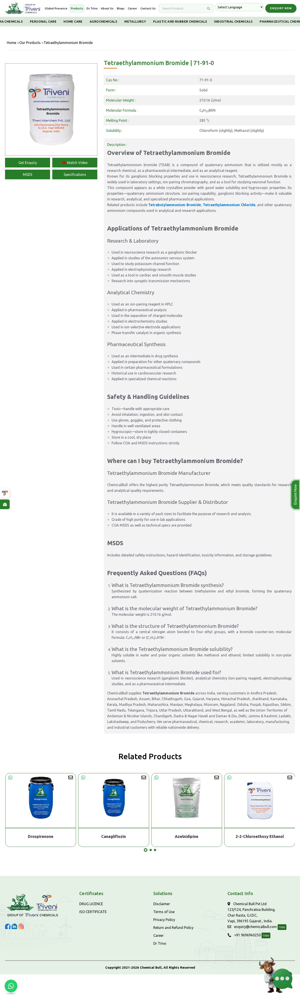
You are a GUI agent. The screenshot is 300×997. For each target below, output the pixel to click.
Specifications (75, 174)
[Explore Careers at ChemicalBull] (5, 504)
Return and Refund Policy (173, 928)
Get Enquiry (27, 163)
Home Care (73, 21)
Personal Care (43, 21)
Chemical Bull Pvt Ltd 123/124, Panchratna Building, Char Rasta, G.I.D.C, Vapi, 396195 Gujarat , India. (251, 912)
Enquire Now (295, 495)
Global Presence (56, 8)
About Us (107, 8)
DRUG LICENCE (91, 904)
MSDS (27, 174)
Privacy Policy (164, 920)
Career (132, 8)
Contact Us (148, 8)
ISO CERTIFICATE (93, 912)
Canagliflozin (113, 836)
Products (77, 8)
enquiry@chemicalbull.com (255, 927)
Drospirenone (40, 836)
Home (11, 43)
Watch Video (77, 163)
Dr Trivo (92, 8)
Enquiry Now (281, 8)
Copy (282, 927)
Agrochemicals (103, 21)
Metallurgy (135, 21)
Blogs (121, 8)
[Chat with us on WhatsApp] (11, 986)
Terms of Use (164, 912)
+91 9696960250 (247, 935)
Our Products (30, 43)
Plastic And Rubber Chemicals (180, 21)
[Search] (208, 8)
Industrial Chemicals (233, 21)
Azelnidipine (186, 836)
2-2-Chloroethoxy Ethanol (260, 836)
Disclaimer (161, 904)
